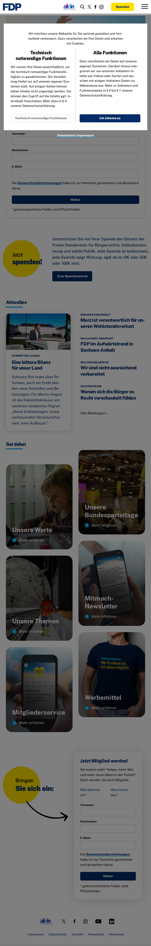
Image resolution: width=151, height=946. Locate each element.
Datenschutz (66, 135)
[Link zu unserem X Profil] (89, 7)
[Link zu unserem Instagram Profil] (101, 7)
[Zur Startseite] (12, 7)
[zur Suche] (82, 7)
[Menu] (144, 6)
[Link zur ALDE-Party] (68, 7)
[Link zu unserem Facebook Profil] (95, 7)
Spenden (122, 7)
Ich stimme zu (110, 118)
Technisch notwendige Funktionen (41, 118)
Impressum (85, 135)
